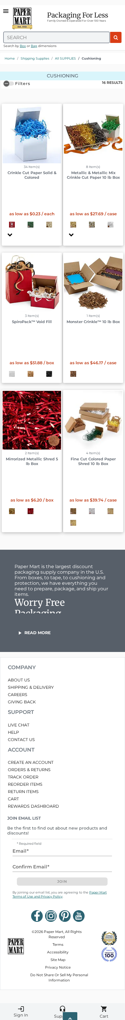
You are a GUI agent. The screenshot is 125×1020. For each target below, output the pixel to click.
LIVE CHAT (18, 725)
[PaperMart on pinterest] (65, 916)
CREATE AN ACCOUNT (30, 762)
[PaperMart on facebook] (37, 916)
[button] (32, 170)
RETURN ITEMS (23, 791)
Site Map (58, 959)
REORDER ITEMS (25, 784)
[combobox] (56, 37)
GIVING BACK (22, 702)
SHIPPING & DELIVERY (31, 687)
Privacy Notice (58, 967)
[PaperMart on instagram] (51, 916)
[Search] (116, 37)
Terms (58, 944)
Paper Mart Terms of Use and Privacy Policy (59, 894)
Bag (34, 46)
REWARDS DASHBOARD (33, 806)
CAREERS (17, 694)
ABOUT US (19, 680)
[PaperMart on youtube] (79, 916)
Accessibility (58, 952)
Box (23, 46)
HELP (13, 732)
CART (13, 799)
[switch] (8, 83)
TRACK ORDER (23, 777)
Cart (104, 1012)
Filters (22, 83)
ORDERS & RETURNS (29, 769)
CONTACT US (21, 739)
